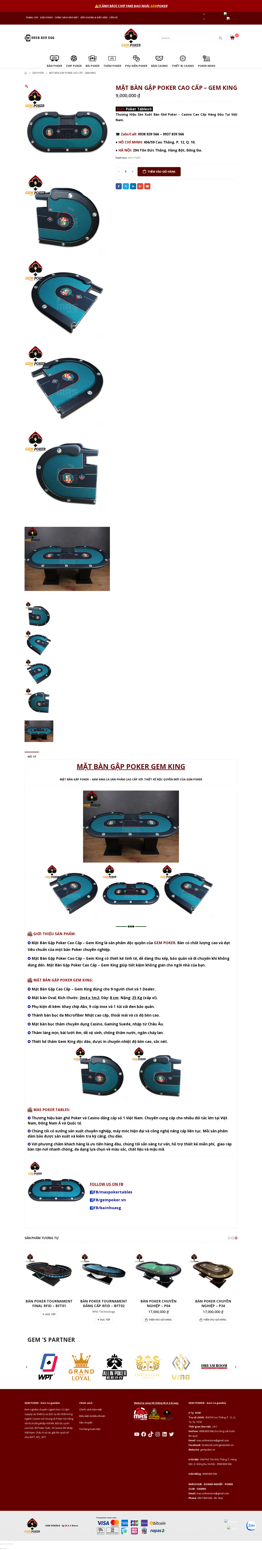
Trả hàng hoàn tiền (90, 1429)
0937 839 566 (173, 134)
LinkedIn (133, 186)
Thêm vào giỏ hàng (161, 171)
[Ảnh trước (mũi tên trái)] (1, 1548)
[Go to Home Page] (26, 73)
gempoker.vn (207, 1449)
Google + (140, 186)
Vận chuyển (85, 1422)
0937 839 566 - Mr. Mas (210, 1498)
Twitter (126, 186)
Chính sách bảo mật (67, 17)
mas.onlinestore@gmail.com (213, 1440)
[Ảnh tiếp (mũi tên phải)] (4, 1548)
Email (147, 186)
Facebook (119, 186)
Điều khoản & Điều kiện (94, 17)
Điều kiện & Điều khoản (92, 1416)
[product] (49, 1271)
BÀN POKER (134, 157)
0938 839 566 (42, 37)
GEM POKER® (52, 1525)
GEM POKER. (165, 942)
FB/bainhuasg (107, 1207)
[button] (229, 1238)
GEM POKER (46, 17)
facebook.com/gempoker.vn (218, 1445)
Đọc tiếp (50, 1314)
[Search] (221, 38)
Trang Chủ (32, 17)
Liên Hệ (113, 17)
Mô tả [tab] (32, 756)
